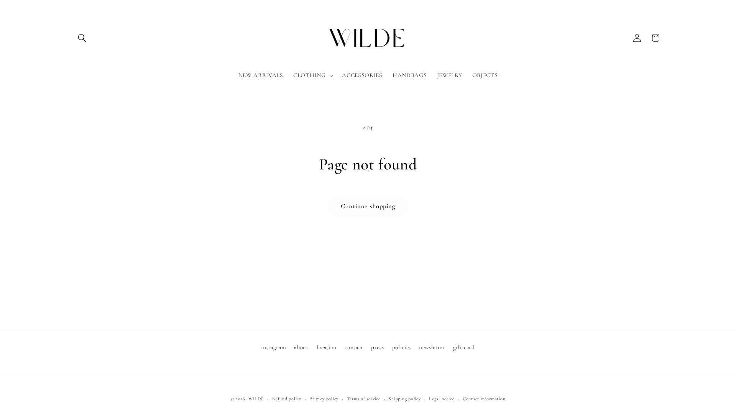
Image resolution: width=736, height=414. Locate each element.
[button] (82, 38)
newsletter (432, 347)
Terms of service (364, 398)
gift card (464, 347)
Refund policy (286, 398)
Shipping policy (405, 398)
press (377, 347)
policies (401, 347)
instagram (273, 347)
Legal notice (441, 398)
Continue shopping (368, 206)
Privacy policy (323, 398)
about (301, 347)
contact (354, 347)
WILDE (256, 398)
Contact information (484, 398)
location (327, 347)
